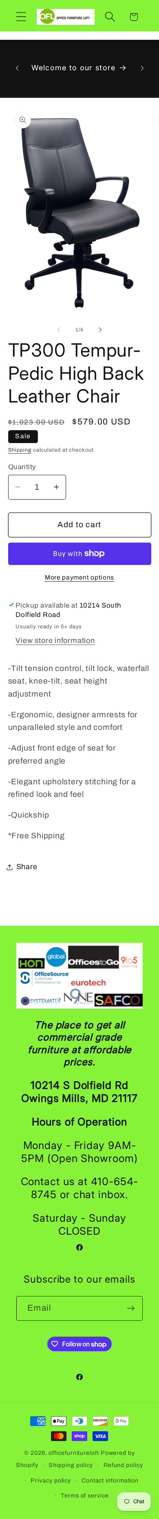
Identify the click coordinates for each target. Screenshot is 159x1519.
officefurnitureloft (74, 1453)
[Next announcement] (142, 68)
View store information (55, 640)
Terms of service (85, 1495)
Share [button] (27, 867)
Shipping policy (71, 1465)
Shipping (19, 450)
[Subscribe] (130, 1308)
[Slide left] (59, 330)
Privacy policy (51, 1480)
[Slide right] (100, 330)
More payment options (79, 577)
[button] (21, 16)
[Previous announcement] (17, 68)
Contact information (110, 1480)
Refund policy (123, 1465)
